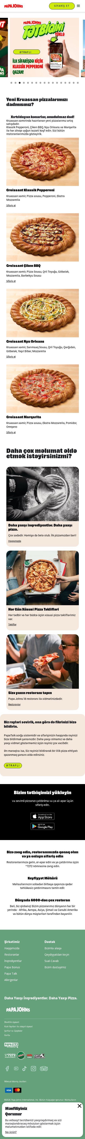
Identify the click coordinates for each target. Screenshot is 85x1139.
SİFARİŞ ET (62, 6)
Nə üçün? (11, 1132)
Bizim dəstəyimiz (55, 967)
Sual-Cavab (51, 961)
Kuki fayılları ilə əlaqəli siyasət (18, 1026)
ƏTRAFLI (13, 765)
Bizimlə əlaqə (52, 948)
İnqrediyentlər (13, 961)
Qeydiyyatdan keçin (56, 954)
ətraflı (25, 52)
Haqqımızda (11, 948)
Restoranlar (11, 954)
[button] (78, 6)
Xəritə (7, 1035)
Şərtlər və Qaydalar (13, 1031)
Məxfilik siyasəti (11, 1022)
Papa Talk (10, 973)
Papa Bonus (12, 967)
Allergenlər (11, 980)
